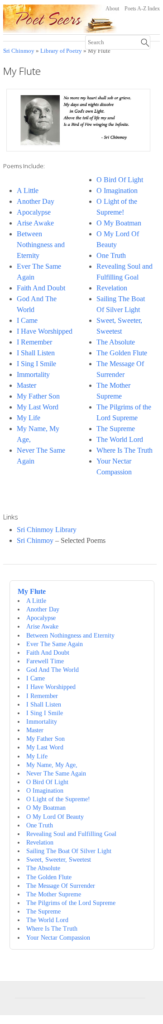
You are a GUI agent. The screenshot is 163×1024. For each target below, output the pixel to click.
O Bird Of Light (119, 180)
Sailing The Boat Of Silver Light (68, 850)
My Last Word (37, 407)
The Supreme (115, 428)
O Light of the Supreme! (58, 799)
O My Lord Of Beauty (55, 816)
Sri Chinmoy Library (47, 529)
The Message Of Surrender (60, 885)
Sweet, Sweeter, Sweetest (58, 859)
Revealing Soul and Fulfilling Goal (71, 833)
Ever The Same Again (54, 643)
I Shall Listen (36, 353)
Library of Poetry (61, 51)
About (112, 8)
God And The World (52, 669)
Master (26, 385)
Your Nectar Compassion (58, 937)
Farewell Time (45, 661)
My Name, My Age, (51, 764)
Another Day (35, 201)
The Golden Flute (121, 353)
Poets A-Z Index (142, 8)
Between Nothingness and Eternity (41, 244)
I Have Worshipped (44, 331)
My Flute (32, 591)
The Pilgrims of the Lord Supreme (70, 902)
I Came (27, 320)
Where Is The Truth (124, 450)
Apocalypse (34, 212)
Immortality (33, 374)
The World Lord (119, 439)
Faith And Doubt (41, 288)
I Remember (34, 342)
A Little (27, 190)
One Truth (111, 255)
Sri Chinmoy (18, 51)
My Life (28, 418)
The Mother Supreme (53, 894)
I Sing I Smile (36, 363)
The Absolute (115, 342)
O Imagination (117, 190)
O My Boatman (118, 223)
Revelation (111, 288)
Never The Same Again (56, 773)
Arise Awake (35, 223)
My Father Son (38, 396)
